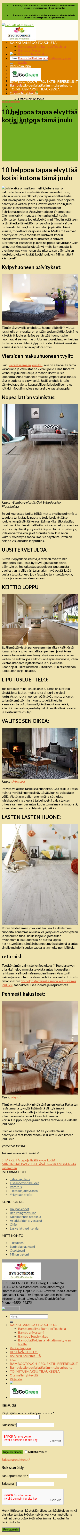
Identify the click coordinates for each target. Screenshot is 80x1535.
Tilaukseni (17, 1242)
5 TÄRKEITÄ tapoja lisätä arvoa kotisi (28, 1160)
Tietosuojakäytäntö (24, 1191)
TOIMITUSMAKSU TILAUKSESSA (35, 89)
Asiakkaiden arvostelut (26, 1220)
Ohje (13, 1224)
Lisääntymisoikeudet (24, 1183)
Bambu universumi (31, 50)
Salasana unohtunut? (16, 1459)
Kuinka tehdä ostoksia (25, 1217)
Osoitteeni (17, 1250)
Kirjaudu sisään (12, 1452)
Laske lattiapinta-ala (24, 1228)
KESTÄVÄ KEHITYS (24, 70)
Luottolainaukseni (22, 1246)
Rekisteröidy (10, 1529)
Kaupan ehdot (19, 1209)
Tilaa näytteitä (20, 1179)
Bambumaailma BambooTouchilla (42, 46)
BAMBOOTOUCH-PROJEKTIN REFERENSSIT (44, 81)
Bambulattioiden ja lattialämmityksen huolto (41, 85)
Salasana (9, 1425)
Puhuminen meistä (11, 101)
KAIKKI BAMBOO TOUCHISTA (33, 42)
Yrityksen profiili (21, 1194)
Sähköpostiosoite (15, 1476)
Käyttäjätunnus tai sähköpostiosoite (28, 1413)
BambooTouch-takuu (33, 54)
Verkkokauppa (20, 66)
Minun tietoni (19, 1254)
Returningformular (23, 1213)
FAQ (13, 77)
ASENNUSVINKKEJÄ (25, 73)
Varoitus (16, 1187)
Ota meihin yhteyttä (24, 93)
